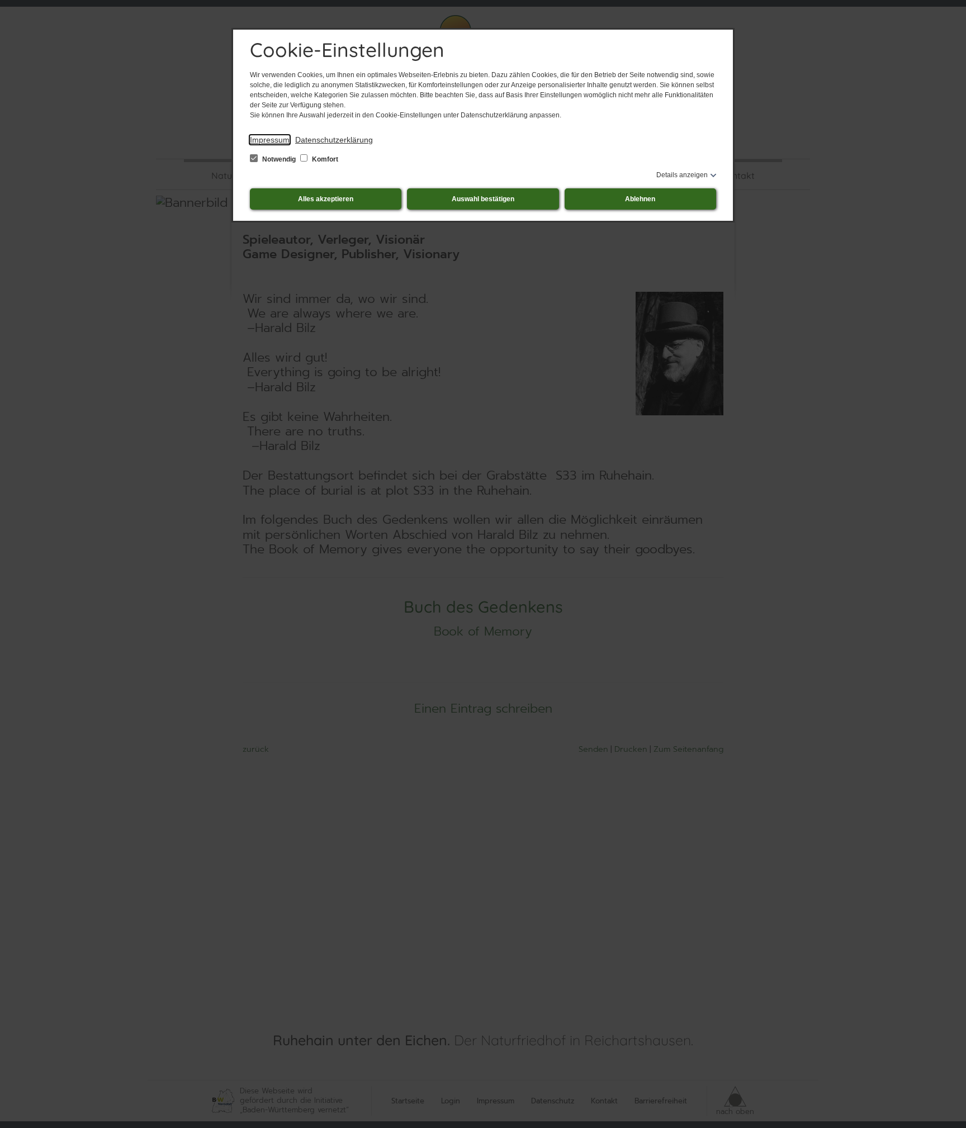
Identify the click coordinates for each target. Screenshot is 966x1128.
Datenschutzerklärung (334, 139)
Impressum (270, 139)
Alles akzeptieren (325, 199)
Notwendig (279, 159)
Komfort (324, 159)
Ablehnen (640, 199)
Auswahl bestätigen (483, 199)
